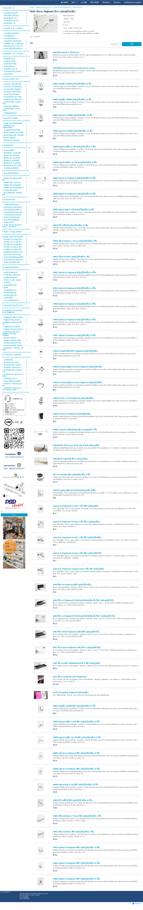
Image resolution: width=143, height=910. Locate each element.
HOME (32, 7)
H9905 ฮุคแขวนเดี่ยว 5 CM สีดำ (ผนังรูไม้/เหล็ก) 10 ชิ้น (76, 722)
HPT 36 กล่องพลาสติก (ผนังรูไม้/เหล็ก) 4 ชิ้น (71, 474)
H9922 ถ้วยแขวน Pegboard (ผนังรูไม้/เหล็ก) (72, 414)
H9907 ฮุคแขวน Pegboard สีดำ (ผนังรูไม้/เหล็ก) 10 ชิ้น (76, 753)
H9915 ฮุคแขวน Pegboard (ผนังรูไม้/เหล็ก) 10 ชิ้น (74, 304)
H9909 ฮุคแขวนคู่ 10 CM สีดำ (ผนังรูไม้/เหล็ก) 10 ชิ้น (75, 784)
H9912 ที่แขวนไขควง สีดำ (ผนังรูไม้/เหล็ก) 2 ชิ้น (73, 832)
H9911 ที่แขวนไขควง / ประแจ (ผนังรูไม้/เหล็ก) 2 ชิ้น (75, 241)
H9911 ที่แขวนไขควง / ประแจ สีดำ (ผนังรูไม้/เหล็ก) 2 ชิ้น (77, 816)
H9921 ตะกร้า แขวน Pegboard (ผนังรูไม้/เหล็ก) (73, 398)
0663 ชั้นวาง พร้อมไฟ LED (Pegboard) (69, 677)
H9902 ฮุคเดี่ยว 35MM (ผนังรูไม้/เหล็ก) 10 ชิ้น (72, 99)
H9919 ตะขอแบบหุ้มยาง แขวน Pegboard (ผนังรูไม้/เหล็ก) (77, 367)
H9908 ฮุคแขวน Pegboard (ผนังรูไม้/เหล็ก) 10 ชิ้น (74, 194)
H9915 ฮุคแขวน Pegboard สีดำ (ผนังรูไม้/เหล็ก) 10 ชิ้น (76, 879)
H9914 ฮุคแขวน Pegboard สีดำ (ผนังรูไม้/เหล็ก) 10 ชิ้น (76, 863)
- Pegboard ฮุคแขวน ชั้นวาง (44, 7)
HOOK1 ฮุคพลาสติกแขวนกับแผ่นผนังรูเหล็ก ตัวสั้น (74, 490)
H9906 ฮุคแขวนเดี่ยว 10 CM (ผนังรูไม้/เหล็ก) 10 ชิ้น (75, 162)
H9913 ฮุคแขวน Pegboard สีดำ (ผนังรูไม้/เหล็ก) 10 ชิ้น (76, 847)
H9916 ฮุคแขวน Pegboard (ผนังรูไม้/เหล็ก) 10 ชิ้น (74, 319)
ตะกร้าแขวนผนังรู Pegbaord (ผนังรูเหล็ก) (70, 692)
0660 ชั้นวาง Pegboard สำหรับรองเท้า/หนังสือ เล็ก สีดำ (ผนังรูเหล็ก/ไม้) (83, 600)
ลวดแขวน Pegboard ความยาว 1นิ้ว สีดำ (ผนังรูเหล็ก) (75, 506)
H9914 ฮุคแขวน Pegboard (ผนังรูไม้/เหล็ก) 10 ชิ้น (74, 288)
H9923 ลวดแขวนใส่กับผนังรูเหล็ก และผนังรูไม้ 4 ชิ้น (75, 430)
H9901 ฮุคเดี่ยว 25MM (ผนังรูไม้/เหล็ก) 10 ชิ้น (72, 84)
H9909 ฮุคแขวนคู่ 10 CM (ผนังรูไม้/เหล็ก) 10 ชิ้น (73, 209)
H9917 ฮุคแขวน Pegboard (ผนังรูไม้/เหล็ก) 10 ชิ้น (74, 335)
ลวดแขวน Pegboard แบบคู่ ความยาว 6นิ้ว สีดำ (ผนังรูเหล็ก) (78, 569)
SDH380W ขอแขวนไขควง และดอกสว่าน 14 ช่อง (74, 68)
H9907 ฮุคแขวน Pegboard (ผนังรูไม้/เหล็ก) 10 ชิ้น (74, 178)
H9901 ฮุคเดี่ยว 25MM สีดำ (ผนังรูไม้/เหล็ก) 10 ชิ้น (74, 706)
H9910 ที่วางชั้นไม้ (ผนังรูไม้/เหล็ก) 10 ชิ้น (70, 225)
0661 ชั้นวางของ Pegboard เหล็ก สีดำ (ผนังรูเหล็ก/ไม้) (76, 632)
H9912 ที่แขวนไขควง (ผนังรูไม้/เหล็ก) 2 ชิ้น (71, 257)
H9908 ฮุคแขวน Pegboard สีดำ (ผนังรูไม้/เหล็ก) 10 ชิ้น (76, 769)
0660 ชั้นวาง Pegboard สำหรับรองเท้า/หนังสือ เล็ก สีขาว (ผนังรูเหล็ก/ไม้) (84, 616)
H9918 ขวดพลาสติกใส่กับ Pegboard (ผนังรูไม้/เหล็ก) (75, 351)
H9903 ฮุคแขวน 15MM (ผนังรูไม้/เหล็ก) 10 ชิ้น (72, 115)
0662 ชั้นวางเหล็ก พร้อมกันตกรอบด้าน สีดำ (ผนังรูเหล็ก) (76, 663)
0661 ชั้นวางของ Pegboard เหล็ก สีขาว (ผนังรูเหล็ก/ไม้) (76, 647)
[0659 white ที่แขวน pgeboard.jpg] (45, 23)
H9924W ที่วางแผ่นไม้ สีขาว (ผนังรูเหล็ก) (70, 459)
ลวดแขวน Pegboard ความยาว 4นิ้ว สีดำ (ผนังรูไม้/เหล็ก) (77, 537)
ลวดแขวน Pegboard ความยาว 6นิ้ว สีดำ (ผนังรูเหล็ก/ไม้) (77, 553)
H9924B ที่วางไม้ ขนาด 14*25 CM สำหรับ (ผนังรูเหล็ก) (76, 445)
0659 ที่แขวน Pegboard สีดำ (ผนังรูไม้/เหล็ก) (72, 584)
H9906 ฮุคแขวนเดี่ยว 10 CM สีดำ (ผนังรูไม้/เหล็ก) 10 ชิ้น (77, 737)
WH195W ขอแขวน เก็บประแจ (66, 52)
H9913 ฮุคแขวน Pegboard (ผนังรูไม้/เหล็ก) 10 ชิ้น (74, 272)
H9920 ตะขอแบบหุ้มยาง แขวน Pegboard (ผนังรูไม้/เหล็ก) (77, 382)
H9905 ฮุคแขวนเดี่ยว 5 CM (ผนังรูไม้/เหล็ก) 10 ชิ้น (74, 147)
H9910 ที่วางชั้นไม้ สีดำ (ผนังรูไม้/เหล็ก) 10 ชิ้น (72, 800)
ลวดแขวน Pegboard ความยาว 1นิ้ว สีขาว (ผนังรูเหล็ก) (76, 522)
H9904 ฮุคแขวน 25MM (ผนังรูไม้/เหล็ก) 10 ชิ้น (72, 131)
